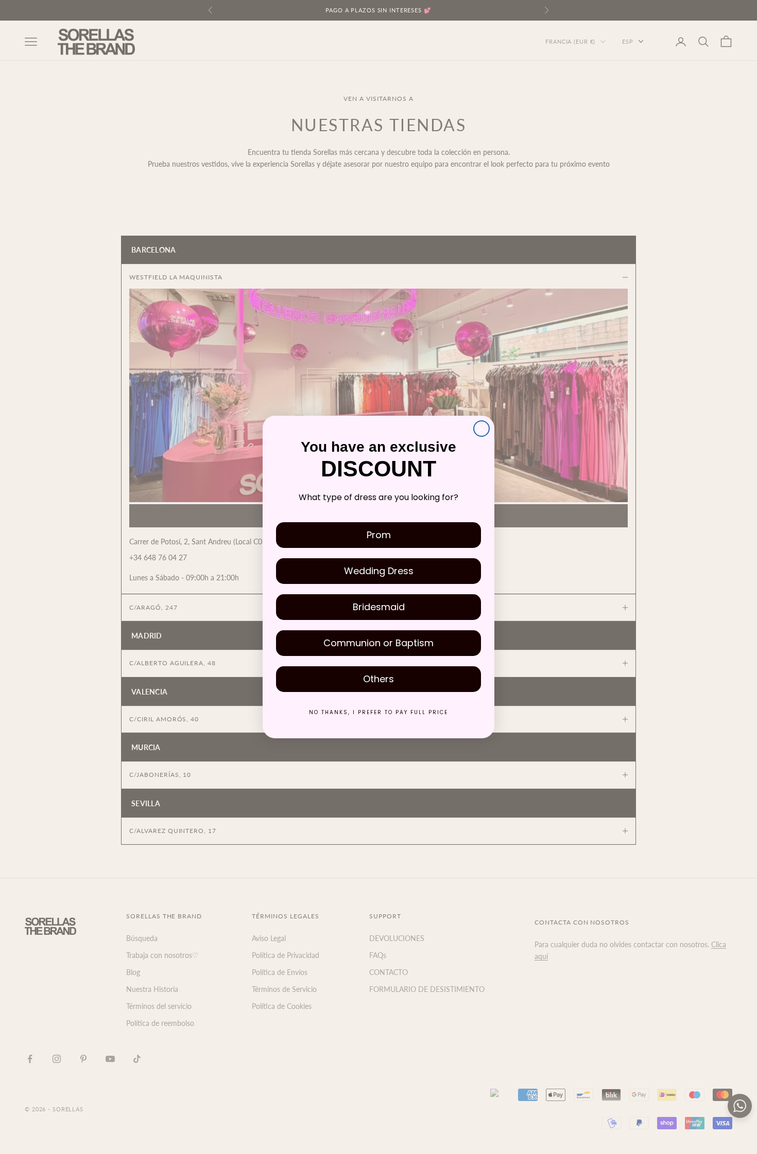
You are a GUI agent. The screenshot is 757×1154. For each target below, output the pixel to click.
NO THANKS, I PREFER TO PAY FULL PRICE (378, 712)
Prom (379, 534)
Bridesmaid (379, 606)
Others (378, 678)
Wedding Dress (379, 570)
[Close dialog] (481, 428)
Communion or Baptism (378, 642)
